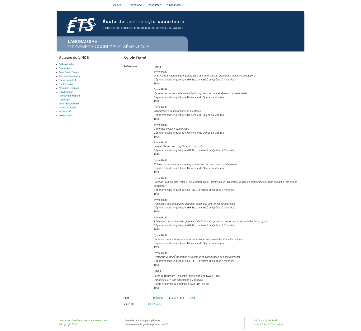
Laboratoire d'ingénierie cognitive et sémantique (83, 320)
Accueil (117, 4)
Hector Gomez (66, 84)
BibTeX (151, 304)
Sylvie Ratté (65, 111)
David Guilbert (66, 92)
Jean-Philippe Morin (69, 103)
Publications (173, 4)
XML (158, 304)
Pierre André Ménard (69, 95)
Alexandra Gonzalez (69, 88)
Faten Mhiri (64, 99)
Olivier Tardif (65, 115)
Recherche (135, 4)
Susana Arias (65, 68)
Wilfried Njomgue (67, 107)
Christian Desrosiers (69, 76)
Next (192, 297)
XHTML (272, 324)
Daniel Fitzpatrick (67, 80)
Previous (158, 297)
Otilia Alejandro (66, 64)
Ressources (154, 4)
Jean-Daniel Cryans (69, 72)
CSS (262, 324)
